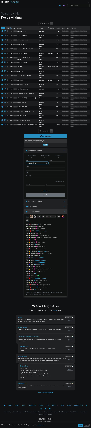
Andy (32, 262)
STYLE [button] (58, 28)
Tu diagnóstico (41, 228)
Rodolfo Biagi (7, 412)
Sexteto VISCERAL (22, 107)
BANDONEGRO (21, 115)
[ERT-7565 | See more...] (2, 62)
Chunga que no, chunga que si (43, 269)
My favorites (46, 155)
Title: (27, 160)
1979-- (13, 84)
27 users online (34, 212)
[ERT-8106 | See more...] (2, 89)
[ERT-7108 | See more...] (2, 53)
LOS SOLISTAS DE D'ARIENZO (25, 93)
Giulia (32, 273)
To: (46, 184)
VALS (57, 31)
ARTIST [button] (19, 28)
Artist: (27, 166)
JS (27, 220)
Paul (32, 266)
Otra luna (38, 282)
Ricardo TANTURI (22, 44)
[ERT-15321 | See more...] (2, 31)
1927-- (13, 31)
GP (51, 216)
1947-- (13, 49)
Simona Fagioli (22, 356)
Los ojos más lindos (43, 235)
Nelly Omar (51, 53)
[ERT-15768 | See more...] (2, 98)
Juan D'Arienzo (74, 412)
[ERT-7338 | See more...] (2, 75)
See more (45, 191)
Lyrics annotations (35, 201)
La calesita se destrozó (45, 253)
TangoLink (59, 155)
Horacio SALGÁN (22, 62)
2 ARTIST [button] (51, 28)
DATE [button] (13, 28)
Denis (32, 289)
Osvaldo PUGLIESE (22, 84)
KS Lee (20, 317)
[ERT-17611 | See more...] (2, 115)
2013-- (13, 102)
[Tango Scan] (35, 244)
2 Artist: (28, 176)
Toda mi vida (41, 242)
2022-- (13, 115)
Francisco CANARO (22, 40)
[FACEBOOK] (86, 405)
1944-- (13, 44)
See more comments (45, 392)
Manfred (33, 242)
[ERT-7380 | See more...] (2, 49)
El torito (39, 289)
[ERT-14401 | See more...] (2, 71)
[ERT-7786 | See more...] (2, 66)
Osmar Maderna (48, 412)
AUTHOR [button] (73, 28)
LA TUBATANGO (21, 102)
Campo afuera (41, 246)
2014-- (13, 107)
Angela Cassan (22, 327)
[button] (64, 6)
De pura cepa (40, 226)
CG (31, 258)
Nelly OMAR (20, 80)
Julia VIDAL (20, 71)
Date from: (28, 184)
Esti (32, 271)
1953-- (13, 62)
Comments (32, 206)
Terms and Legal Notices (45, 414)
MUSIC (17, 405)
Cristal (39, 233)
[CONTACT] (50, 409)
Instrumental (58, 181)
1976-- (13, 80)
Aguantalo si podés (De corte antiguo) (46, 237)
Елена (32, 264)
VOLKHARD (34, 251)
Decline (87, 425)
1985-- (13, 89)
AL (47, 216)
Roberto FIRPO (21, 31)
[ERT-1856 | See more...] (2, 44)
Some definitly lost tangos (61, 412)
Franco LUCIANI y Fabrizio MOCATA (27, 124)
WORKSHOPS (78, 405)
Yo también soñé (39, 271)
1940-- (13, 40)
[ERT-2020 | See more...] (2, 84)
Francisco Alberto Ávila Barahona (28, 337)
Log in (45, 195)
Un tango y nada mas (44, 284)
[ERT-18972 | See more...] (2, 124)
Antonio (33, 233)
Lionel (32, 237)
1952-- (13, 58)
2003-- (13, 98)
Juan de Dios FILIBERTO (24, 75)
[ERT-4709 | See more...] (2, 40)
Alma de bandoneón (45, 224)
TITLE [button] (41, 28)
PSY (62, 405)
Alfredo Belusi (51, 66)
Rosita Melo (65, 31)
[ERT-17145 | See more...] (2, 111)
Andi (32, 269)
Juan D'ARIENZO (22, 35)
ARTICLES (55, 405)
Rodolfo (33, 246)
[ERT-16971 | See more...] (2, 107)
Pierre (32, 260)
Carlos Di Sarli (83, 412)
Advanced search (35, 151)
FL (55, 216)
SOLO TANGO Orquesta (23, 120)
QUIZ (47, 405)
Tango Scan (32, 155)
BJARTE (33, 284)
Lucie (32, 249)
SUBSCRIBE (46, 136)
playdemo (33, 235)
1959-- (13, 75)
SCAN (23, 405)
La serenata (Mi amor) (41, 280)
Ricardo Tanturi (17, 412)
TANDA (41, 405)
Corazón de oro (40, 240)
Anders (33, 226)
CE (43, 216)
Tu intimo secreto (42, 287)
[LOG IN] (60, 5)
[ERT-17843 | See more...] (2, 80)
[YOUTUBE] (45, 409)
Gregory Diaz (24, 346)
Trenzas (37, 266)
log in (55, 310)
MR (39, 216)
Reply (70, 320)
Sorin (32, 282)
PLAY (10, 405)
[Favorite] (5, 31)
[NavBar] (88, 1)
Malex (33, 228)
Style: (50, 160)
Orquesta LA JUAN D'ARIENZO (25, 111)
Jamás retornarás (41, 249)
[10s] (7, 31)
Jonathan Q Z (22, 383)
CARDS (69, 405)
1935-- (13, 35)
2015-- (13, 111)
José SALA (20, 66)
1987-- (13, 93)
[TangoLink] (39, 224)
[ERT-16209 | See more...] (2, 93)
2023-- (13, 124)
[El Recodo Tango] (5, 405)
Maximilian (34, 224)
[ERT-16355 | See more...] (2, 102)
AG (59, 216)
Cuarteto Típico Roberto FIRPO (25, 49)
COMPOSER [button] (65, 28)
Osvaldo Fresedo (38, 412)
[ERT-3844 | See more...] (2, 35)
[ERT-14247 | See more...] (2, 58)
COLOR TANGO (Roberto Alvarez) (26, 98)
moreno (33, 287)
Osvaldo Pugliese (27, 412)
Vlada (32, 244)
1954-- (13, 71)
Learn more (40, 425)
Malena (38, 244)
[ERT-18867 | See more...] (2, 120)
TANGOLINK (32, 405)
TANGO (58, 124)
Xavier (32, 240)
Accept (81, 425)
